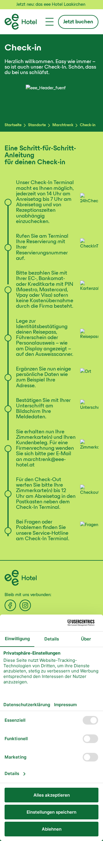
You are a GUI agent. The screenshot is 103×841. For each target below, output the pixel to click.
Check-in (88, 125)
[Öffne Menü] (49, 22)
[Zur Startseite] (21, 22)
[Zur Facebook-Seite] (10, 605)
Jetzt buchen (78, 22)
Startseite (13, 125)
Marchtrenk (62, 125)
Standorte (37, 125)
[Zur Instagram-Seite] (25, 605)
